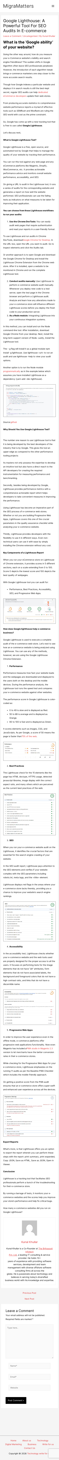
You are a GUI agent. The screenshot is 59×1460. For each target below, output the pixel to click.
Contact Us (29, 1448)
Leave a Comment (12, 36)
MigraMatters (18, 6)
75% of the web (29, 736)
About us (26, 1440)
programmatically (11, 371)
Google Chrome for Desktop (36, 240)
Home (13, 1440)
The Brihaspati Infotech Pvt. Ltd (31, 1251)
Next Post (29, 1299)
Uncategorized (30, 36)
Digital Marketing (13, 1444)
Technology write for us (38, 1453)
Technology (42, 1440)
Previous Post (29, 1293)
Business (32, 1444)
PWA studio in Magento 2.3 (39, 1048)
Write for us (48, 1444)
